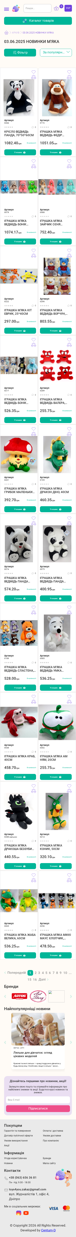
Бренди (47, 1158)
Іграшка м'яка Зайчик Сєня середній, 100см (52, 222)
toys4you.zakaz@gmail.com (27, 1189)
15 (29, 979)
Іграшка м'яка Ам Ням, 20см (53, 758)
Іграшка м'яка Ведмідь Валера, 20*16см (52, 401)
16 (35, 979)
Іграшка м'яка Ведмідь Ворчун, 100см (52, 312)
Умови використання (16, 1140)
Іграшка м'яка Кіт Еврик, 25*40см (18, 312)
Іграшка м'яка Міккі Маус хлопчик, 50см (55, 936)
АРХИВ (15, 32)
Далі (42, 979)
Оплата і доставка (53, 1130)
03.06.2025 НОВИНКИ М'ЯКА (38, 32)
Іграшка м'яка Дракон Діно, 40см (54, 490)
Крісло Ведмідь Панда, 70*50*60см (19, 133)
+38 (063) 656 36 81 (23, 1177)
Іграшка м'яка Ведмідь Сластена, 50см (19, 668)
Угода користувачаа (15, 1158)
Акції (6, 1145)
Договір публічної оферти (18, 1135)
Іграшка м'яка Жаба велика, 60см (20, 936)
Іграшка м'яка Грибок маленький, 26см (19, 490)
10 (65, 973)
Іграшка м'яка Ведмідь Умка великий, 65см (51, 668)
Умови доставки (52, 1135)
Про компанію (51, 1140)
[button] (5, 996)
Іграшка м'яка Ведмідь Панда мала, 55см (52, 579)
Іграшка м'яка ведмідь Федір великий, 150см (52, 133)
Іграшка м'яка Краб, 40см (19, 758)
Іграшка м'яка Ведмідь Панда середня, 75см (16, 579)
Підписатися (38, 1108)
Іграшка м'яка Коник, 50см (51, 847)
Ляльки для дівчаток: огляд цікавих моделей (32, 1054)
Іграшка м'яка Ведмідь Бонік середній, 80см (16, 401)
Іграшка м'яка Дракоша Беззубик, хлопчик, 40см (19, 847)
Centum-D (48, 1230)
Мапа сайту (49, 1163)
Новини (8, 1163)
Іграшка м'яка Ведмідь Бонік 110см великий (16, 222)
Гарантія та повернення (17, 1130)
